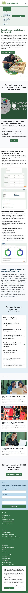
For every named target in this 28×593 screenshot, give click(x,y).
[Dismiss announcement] (26, 16)
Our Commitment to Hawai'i (7, 521)
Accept (8, 588)
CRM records (10, 238)
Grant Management (6, 556)
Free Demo (14, 140)
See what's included (7, 52)
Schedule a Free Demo (14, 474)
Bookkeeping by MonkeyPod (8, 564)
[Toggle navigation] (25, 3)
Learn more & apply (17, 16)
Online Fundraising (6, 558)
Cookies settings (14, 585)
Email (3, 500)
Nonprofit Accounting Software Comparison (11, 536)
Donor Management (6, 551)
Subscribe (14, 506)
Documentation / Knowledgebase (9, 538)
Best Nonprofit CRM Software (8, 534)
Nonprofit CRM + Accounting (8, 547)
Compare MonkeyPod (6, 532)
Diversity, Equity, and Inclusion (8, 519)
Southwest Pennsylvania (7, 523)
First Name (4, 489)
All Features (4, 549)
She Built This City (23, 77)
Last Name (4, 494)
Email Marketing (5, 560)
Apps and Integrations (6, 562)
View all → (25, 376)
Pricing (3, 517)
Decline (19, 588)
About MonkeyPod (6, 515)
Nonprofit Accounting (6, 554)
